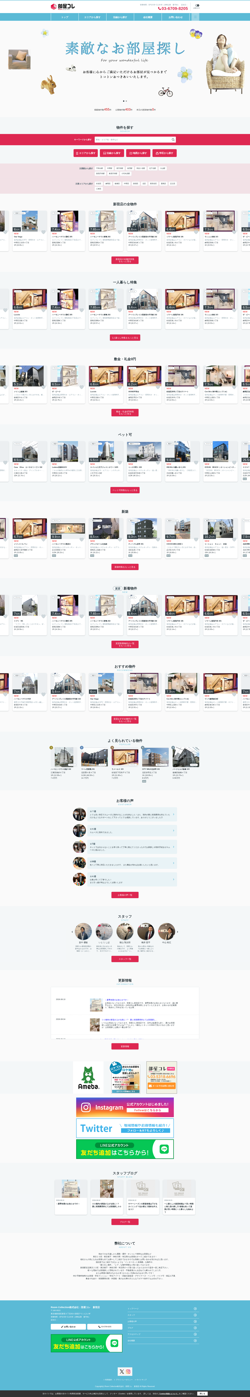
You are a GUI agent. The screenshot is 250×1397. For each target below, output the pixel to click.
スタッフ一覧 (125, 959)
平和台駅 (99, 168)
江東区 (98, 189)
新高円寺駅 (100, 173)
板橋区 (117, 184)
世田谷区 (153, 184)
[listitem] (68, 231)
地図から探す (140, 153)
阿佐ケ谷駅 (141, 168)
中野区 (126, 184)
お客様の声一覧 (125, 895)
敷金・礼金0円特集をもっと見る (125, 412)
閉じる (202, 1394)
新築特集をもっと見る (125, 567)
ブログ (130, 1328)
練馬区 (108, 184)
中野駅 (109, 168)
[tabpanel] (125, 60)
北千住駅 (152, 168)
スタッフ (131, 1315)
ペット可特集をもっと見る (125, 490)
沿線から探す (120, 17)
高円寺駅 (119, 168)
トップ (64, 17)
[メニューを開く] (195, 16)
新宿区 (135, 184)
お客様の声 (132, 1321)
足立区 (172, 184)
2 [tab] (126, 101)
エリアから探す (92, 17)
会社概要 (148, 17)
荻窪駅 (129, 168)
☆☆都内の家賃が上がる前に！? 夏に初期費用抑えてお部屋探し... (129, 1020)
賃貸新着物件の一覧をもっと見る (125, 644)
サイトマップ (141, 1380)
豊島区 (163, 184)
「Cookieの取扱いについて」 (168, 1394)
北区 (144, 184)
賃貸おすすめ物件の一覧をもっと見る (125, 720)
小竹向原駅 (125, 173)
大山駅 (162, 168)
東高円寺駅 (113, 173)
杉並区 (98, 184)
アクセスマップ (134, 1334)
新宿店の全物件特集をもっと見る (125, 260)
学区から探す (166, 153)
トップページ (133, 1309)
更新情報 (125, 1046)
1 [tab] (123, 101)
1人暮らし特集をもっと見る (125, 338)
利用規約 (108, 1380)
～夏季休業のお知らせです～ (117, 1000)
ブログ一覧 (125, 1222)
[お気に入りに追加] (5, 232)
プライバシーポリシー (124, 1380)
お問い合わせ (176, 17)
